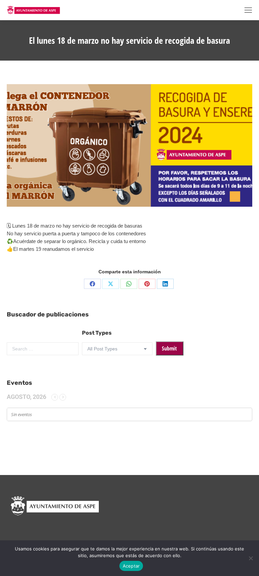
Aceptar (131, 566)
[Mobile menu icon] (248, 10)
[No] (250, 558)
